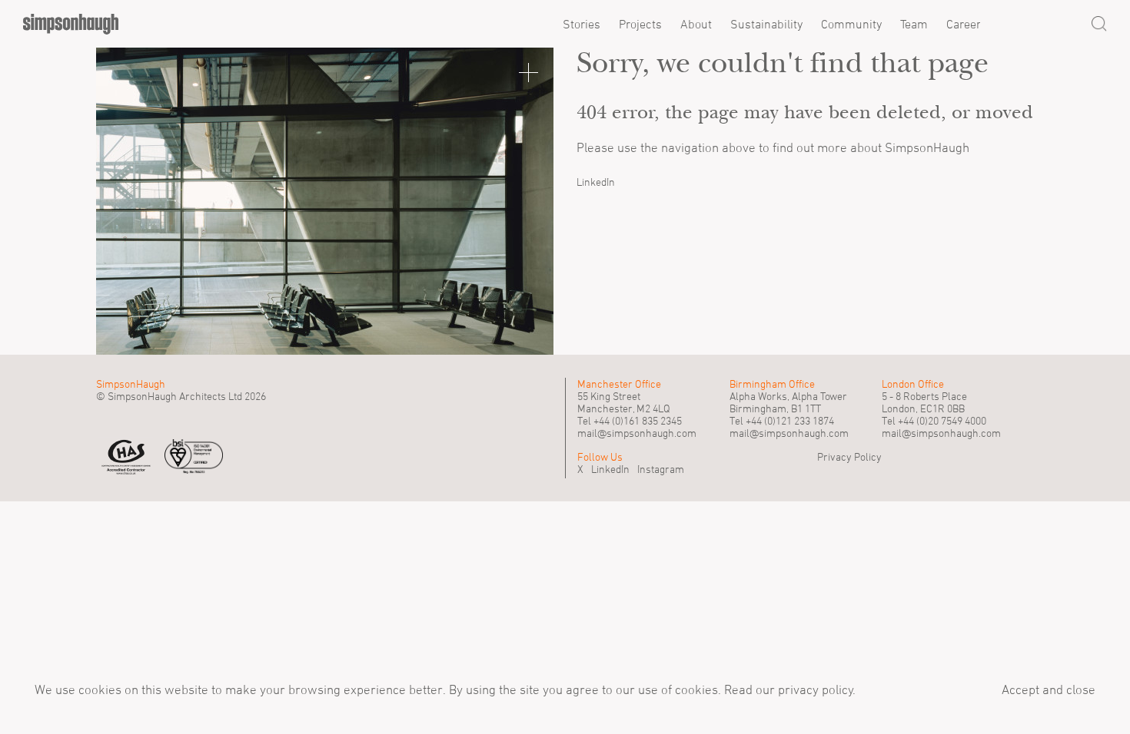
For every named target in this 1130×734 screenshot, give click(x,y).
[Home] (70, 24)
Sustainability (766, 24)
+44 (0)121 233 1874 (790, 421)
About (696, 24)
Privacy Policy (849, 456)
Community (851, 24)
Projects (640, 24)
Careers (966, 24)
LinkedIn (596, 181)
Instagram (660, 468)
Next (515, 201)
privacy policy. (815, 689)
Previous (134, 201)
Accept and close (1048, 689)
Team (914, 24)
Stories (581, 24)
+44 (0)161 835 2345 (637, 421)
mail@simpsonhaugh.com (636, 433)
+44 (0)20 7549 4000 (942, 421)
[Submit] (1099, 23)
